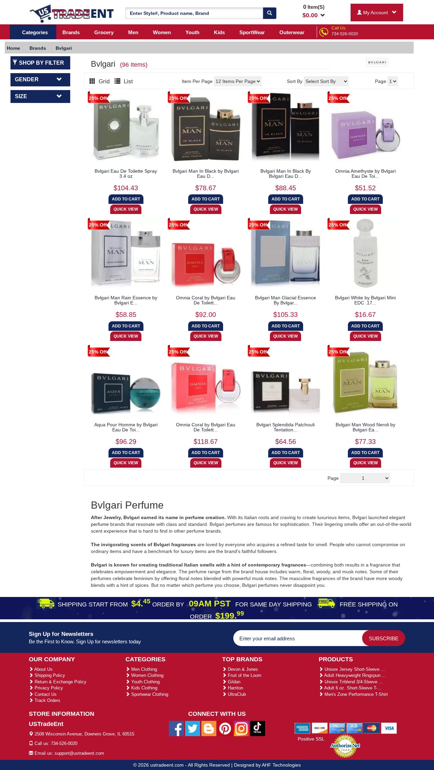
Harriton (234, 687)
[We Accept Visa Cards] (389, 727)
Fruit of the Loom (243, 675)
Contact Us (45, 694)
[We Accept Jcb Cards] (354, 727)
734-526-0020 (345, 33)
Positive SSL (311, 739)
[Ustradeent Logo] (72, 13)
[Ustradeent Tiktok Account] (257, 728)
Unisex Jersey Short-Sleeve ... (354, 669)
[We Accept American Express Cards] (303, 727)
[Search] (269, 13)
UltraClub (236, 694)
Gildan (233, 681)
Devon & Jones (242, 669)
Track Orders (46, 700)
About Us (43, 669)
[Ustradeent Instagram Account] (241, 728)
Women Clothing (146, 675)
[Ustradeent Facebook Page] (176, 728)
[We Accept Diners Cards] (337, 727)
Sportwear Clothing (149, 694)
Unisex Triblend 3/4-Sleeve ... (353, 681)
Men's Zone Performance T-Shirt (355, 694)
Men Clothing (143, 669)
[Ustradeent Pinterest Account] (225, 728)
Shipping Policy (49, 675)
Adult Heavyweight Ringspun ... (354, 675)
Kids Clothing (143, 687)
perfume (100, 524)
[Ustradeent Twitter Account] (192, 728)
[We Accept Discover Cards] (320, 727)
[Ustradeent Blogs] (208, 728)
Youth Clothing (145, 681)
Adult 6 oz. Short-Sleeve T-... (352, 687)
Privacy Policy (48, 687)
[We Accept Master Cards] (372, 727)
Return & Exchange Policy (59, 681)
